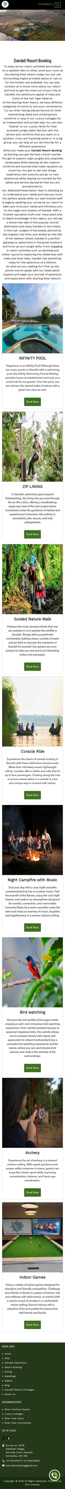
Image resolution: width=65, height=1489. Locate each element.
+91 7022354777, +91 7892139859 (23, 1461)
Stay (7, 1358)
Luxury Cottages (14, 1413)
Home (8, 1353)
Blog (7, 1385)
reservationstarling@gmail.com (22, 1465)
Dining (8, 1371)
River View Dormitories (18, 1423)
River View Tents (14, 1418)
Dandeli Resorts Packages (19, 1389)
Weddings (10, 1376)
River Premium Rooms (17, 1409)
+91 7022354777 (45, 4)
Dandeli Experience (16, 1362)
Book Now (32, 401)
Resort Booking (13, 1367)
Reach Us (10, 1394)
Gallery (8, 1380)
